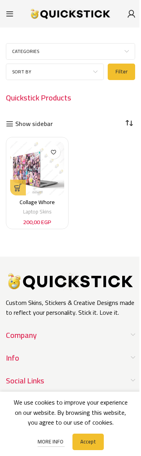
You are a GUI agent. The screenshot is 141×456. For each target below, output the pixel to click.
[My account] (131, 14)
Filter (121, 71)
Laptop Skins (37, 211)
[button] (18, 187)
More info (51, 441)
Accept (88, 441)
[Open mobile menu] (10, 14)
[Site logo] (70, 13)
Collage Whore (37, 202)
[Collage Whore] (37, 168)
